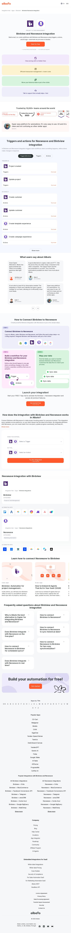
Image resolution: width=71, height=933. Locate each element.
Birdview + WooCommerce (18, 788)
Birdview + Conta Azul (19, 801)
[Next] (38, 308)
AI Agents (35, 851)
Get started (35, 686)
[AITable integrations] (31, 512)
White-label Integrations (35, 864)
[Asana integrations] (45, 512)
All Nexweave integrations (51, 781)
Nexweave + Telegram (51, 794)
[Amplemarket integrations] (51, 549)
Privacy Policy (41, 896)
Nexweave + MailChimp (51, 808)
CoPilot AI (34, 771)
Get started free (35, 403)
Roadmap (35, 841)
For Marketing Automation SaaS (35, 881)
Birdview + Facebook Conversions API (18, 791)
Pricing (35, 825)
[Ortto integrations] (11, 549)
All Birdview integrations (18, 781)
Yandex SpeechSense (35, 736)
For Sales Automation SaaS (35, 877)
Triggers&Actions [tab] (25, 156)
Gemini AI (35, 751)
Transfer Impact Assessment (41, 902)
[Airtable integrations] (18, 512)
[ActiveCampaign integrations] (5, 549)
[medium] (52, 926)
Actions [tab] (48, 156)
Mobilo (35, 726)
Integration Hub (6, 10)
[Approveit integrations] (38, 512)
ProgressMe (35, 767)
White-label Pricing (35, 868)
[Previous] (33, 308)
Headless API (35, 887)
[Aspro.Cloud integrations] (51, 512)
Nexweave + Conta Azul (51, 801)
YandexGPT (35, 747)
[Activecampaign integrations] (25, 549)
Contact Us (41, 908)
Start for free (35, 44)
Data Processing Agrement (41, 899)
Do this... (10, 448)
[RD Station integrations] (18, 549)
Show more (35, 250)
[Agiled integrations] (11, 512)
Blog (35, 828)
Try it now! (53, 172)
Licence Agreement (41, 893)
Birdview (18, 10)
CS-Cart (35, 719)
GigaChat (35, 733)
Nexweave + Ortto (51, 784)
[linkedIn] (44, 926)
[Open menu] (67, 3)
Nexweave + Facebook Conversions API (51, 791)
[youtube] (48, 926)
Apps (13, 10)
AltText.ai (35, 764)
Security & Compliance (35, 874)
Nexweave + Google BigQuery (51, 804)
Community (35, 845)
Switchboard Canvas (35, 743)
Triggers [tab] (38, 156)
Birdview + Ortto (18, 784)
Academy (35, 835)
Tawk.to (35, 739)
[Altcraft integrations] (45, 549)
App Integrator (35, 838)
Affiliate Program (35, 848)
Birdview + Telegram (19, 794)
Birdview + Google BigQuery (19, 804)
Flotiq (35, 754)
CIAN (35, 729)
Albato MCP (35, 884)
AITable (35, 761)
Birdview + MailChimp (18, 808)
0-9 (4, 704)
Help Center (35, 832)
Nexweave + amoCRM (51, 798)
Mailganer (35, 723)
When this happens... (13, 437)
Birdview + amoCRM (19, 798)
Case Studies (35, 871)
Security (41, 905)
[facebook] (39, 926)
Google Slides (35, 757)
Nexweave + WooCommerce (51, 788)
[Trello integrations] (5, 512)
